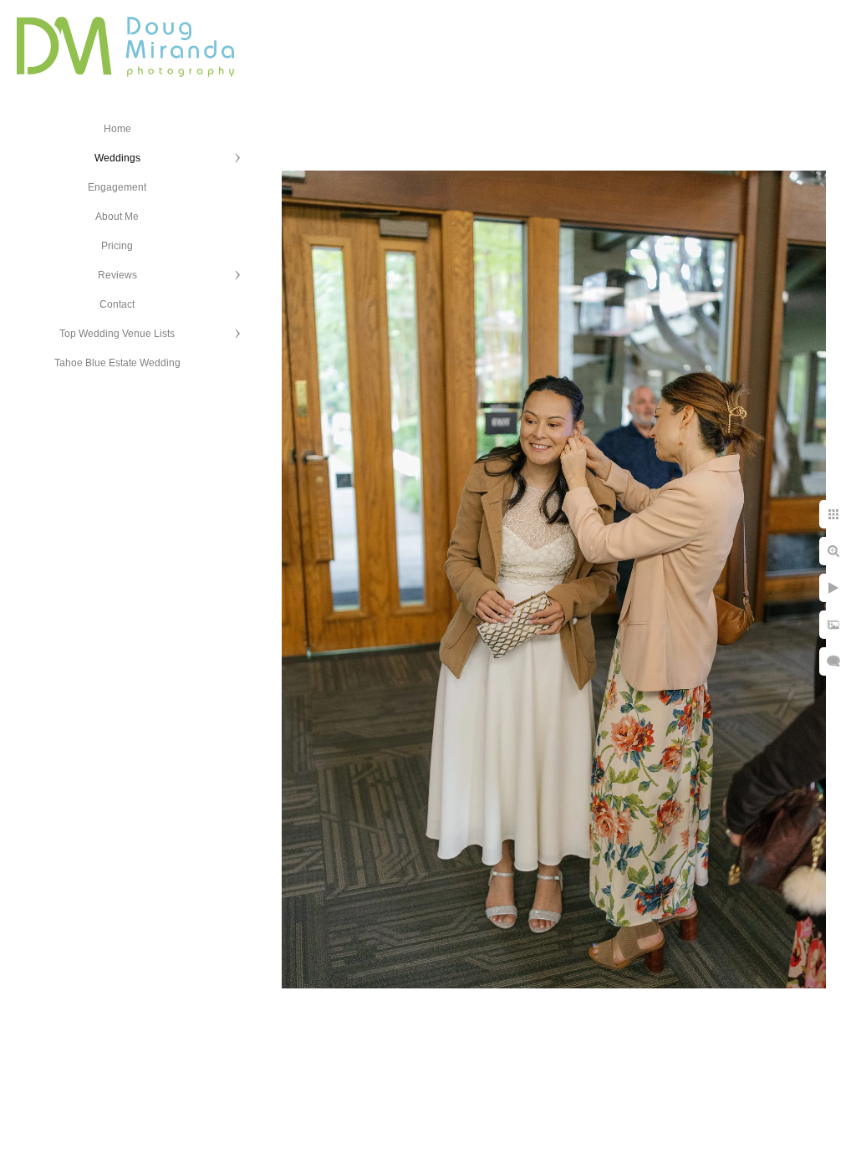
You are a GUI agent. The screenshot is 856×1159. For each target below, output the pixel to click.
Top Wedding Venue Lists (117, 334)
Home (117, 129)
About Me (117, 216)
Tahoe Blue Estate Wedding (117, 363)
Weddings (117, 158)
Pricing (117, 246)
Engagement (117, 187)
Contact (117, 304)
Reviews (117, 275)
